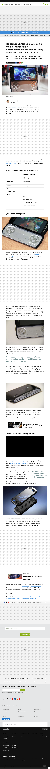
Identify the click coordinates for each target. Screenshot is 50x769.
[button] (14, 101)
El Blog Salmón (15, 747)
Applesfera (5, 738)
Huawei (4, 714)
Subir (44, 729)
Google (19, 714)
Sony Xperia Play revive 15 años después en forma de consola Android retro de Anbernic (32, 426)
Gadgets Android (20, 602)
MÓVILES (11, 4)
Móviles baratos (43, 35)
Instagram (43, 4)
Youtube (45, 4)
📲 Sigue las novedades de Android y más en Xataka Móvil (24, 32)
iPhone (36, 35)
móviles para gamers (14, 106)
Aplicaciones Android (38, 709)
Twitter (48, 4)
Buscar (45, 724)
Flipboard (41, 4)
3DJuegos (14, 735)
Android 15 (33, 681)
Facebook (16, 63)
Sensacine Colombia (23, 760)
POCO (49, 35)
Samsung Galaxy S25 (17, 681)
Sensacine (23, 735)
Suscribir (23, 689)
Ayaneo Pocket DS (36, 586)
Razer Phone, (16, 461)
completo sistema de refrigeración (19, 463)
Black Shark (23, 461)
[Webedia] (47, 1)
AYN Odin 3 (25, 586)
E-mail (22, 63)
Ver (26, 634)
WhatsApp (6, 35)
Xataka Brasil (5, 759)
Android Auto (21, 716)
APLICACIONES (17, 4)
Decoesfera (5, 748)
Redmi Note (23, 35)
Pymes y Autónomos (14, 749)
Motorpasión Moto (43, 736)
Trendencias (5, 747)
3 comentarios (11, 62)
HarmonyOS (16, 35)
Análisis (20, 709)
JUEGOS (23, 4)
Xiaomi (35, 714)
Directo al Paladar (34, 735)
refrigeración (15, 107)
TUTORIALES (28, 4)
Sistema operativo (22, 711)
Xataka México (5, 758)
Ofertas (32, 35)
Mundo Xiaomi (5, 742)
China (28, 35)
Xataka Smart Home (5, 740)
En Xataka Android (26, 422)
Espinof (22, 736)
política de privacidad (19, 692)
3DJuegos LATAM (15, 758)
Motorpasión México (42, 759)
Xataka (4, 735)
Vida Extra (14, 736)
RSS (17, 699)
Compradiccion (6, 750)
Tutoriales (5, 711)
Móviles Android (6, 709)
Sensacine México (24, 758)
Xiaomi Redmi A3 (26, 681)
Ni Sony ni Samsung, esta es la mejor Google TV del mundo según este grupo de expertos (27, 678)
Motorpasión (42, 735)
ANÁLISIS (6, 4)
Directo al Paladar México (34, 759)
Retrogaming (28, 602)
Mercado (35, 711)
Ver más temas (6, 719)
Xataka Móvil (5, 736)
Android (11, 35)
